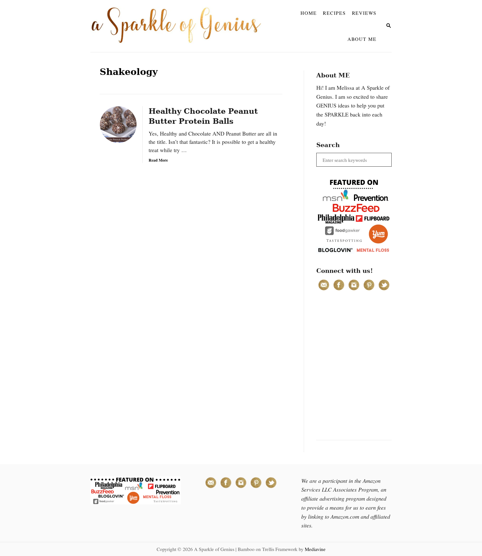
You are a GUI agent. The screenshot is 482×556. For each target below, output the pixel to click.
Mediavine (315, 549)
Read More (158, 160)
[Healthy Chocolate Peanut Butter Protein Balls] (118, 124)
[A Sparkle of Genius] (179, 26)
